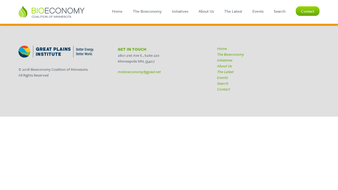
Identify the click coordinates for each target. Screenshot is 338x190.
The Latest (233, 11)
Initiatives (180, 11)
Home (117, 11)
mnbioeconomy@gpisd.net (139, 71)
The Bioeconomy (147, 11)
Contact (307, 11)
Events (258, 11)
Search (279, 11)
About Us (206, 11)
